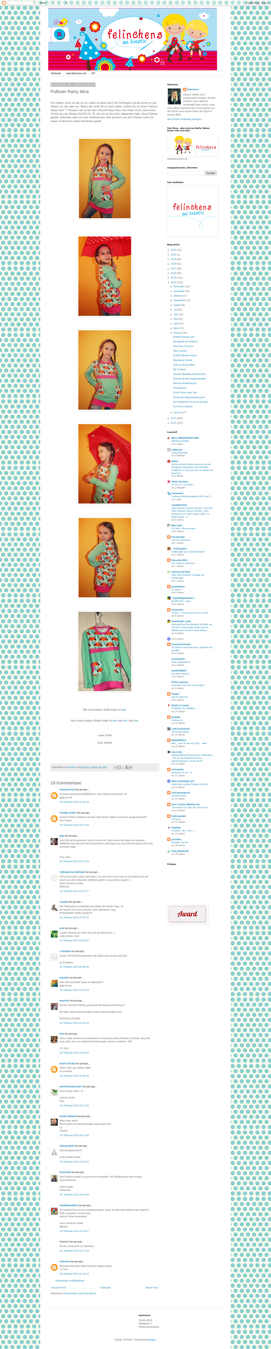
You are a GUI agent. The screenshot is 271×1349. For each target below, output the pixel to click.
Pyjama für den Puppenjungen (189, 378)
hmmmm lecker (178, 796)
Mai (176, 319)
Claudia (64, 901)
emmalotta (177, 769)
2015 (174, 277)
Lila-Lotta (176, 752)
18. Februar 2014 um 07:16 (74, 861)
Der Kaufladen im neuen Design (190, 402)
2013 (174, 418)
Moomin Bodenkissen (185, 383)
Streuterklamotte (181, 644)
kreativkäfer (178, 659)
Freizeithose (179, 388)
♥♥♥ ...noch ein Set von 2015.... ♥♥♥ (189, 743)
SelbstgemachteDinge (72, 872)
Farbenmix (177, 493)
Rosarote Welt (179, 560)
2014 (174, 282)
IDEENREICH (178, 740)
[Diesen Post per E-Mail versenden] (116, 767)
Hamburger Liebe (181, 621)
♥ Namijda (65, 951)
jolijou (174, 461)
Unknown (65, 1261)
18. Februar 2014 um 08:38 (74, 967)
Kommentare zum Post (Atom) (80, 1293)
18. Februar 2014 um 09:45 (74, 1075)
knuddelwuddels (69, 1205)
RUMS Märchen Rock (185, 355)
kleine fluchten (179, 481)
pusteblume (178, 586)
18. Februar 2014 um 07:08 (74, 825)
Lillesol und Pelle (180, 572)
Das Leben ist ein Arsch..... (184, 563)
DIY (93, 73)
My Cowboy (179, 369)
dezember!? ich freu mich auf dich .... (189, 685)
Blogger (151, 1339)
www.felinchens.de (76, 73)
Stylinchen (177, 609)
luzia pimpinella (180, 851)
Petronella (65, 1172)
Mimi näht (176, 525)
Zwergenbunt (67, 1145)
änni (62, 928)
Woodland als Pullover (185, 341)
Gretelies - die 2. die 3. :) (183, 830)
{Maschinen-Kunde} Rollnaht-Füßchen (189, 784)
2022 (174, 250)
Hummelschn (67, 789)
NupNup (176, 827)
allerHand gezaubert (71, 1086)
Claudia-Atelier (68, 812)
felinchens (193, 89)
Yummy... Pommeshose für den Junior (189, 613)
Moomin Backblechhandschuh (189, 374)
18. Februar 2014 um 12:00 (74, 1105)
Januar (178, 412)
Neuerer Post (59, 1287)
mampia (64, 977)
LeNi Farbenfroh (180, 728)
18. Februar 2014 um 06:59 (74, 802)
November (179, 291)
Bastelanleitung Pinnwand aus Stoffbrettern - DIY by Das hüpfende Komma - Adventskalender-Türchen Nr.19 (191, 758)
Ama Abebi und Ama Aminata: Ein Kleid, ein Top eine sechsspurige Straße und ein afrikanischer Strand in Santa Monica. (191, 627)
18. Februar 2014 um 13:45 (74, 1135)
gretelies (176, 839)
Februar (178, 332)
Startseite (56, 73)
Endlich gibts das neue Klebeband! (187, 552)
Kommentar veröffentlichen (70, 1280)
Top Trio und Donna (180, 540)
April (176, 323)
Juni (176, 314)
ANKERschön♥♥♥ (180, 441)
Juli (176, 309)
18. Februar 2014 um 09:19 (74, 1023)
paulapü (175, 717)
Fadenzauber (178, 816)
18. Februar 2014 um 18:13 (74, 1273)
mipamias (177, 449)
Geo (62, 1033)
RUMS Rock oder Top (185, 392)
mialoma (64, 1000)
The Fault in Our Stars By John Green (189, 807)
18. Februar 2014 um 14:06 (74, 1194)
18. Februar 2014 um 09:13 (74, 990)
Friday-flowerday (179, 453)
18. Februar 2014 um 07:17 (74, 891)
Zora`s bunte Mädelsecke (185, 804)
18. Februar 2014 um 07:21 (74, 917)
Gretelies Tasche (179, 842)
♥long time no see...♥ (181, 772)
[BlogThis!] (119, 767)
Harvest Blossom (179, 697)
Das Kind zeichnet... (181, 674)
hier (124, 709)
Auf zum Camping (182, 406)
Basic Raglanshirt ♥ (180, 662)
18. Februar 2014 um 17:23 (74, 1250)
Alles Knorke (180, 351)
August (178, 305)
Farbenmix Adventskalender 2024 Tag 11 (191, 496)
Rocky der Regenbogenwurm (189, 397)
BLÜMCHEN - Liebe (181, 601)
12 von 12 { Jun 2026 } (182, 484)
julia (62, 835)
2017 (174, 268)
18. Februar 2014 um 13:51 (74, 1161)
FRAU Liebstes (179, 682)
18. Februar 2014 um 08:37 (74, 940)
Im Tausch (176, 589)
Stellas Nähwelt (68, 1116)
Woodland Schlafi (182, 360)
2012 (174, 423)
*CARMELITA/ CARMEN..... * (185, 708)
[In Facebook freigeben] (127, 767)
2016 (174, 273)
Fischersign (178, 537)
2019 (174, 259)
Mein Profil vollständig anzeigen (184, 119)
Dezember (179, 286)
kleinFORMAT (179, 670)
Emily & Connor (180, 705)
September (180, 300)
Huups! (175, 694)
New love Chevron (183, 346)
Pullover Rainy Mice (184, 364)
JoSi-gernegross (180, 792)
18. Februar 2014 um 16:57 (74, 1231)
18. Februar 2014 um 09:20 (74, 1052)
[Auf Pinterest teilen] (131, 767)
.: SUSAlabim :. (179, 548)
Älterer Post (151, 1287)
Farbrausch (177, 720)
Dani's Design (67, 1063)
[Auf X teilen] (123, 767)
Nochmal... (176, 819)
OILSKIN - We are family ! (183, 528)
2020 (174, 254)
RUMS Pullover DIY (183, 337)
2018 (174, 263)
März (177, 328)
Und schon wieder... (180, 732)
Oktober (178, 295)
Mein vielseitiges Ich (182, 781)
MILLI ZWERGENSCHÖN (185, 438)
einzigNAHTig (179, 505)
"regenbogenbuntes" (183, 598)
